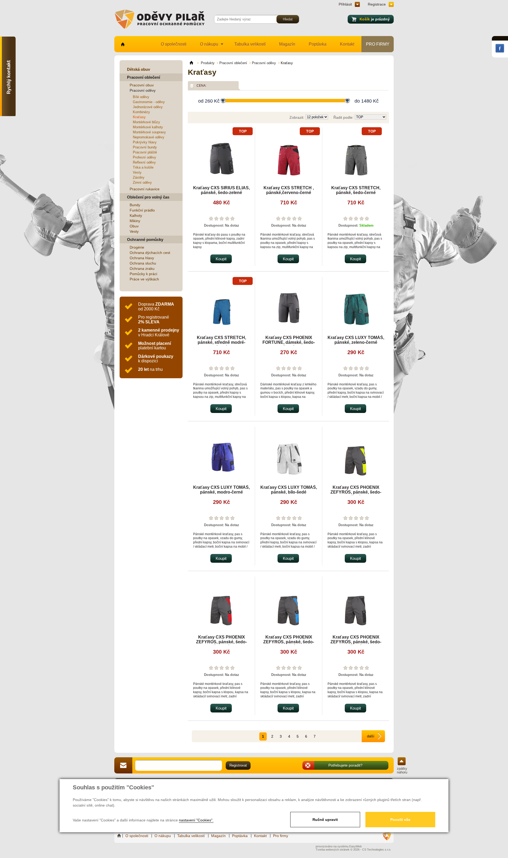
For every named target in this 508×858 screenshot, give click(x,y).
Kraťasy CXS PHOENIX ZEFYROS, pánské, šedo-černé (355, 642)
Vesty (137, 172)
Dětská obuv (138, 69)
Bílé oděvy (141, 97)
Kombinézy (141, 112)
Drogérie (137, 247)
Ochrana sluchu (143, 263)
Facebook (500, 48)
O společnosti (174, 44)
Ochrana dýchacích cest (150, 252)
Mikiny (135, 221)
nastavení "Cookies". (196, 820)
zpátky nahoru (402, 770)
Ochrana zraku (142, 268)
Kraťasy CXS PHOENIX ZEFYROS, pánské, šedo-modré (288, 642)
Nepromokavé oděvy (148, 137)
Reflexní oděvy (144, 162)
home (122, 44)
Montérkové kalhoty (148, 127)
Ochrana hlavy (142, 258)
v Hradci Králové (158, 332)
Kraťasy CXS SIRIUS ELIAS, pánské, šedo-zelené (221, 190)
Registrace (377, 4)
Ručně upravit (325, 819)
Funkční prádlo (142, 210)
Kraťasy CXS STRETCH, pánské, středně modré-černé (221, 342)
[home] (194, 62)
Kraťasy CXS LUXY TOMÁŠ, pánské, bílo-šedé (288, 489)
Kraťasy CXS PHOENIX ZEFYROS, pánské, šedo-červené (221, 642)
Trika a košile (143, 167)
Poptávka (317, 44)
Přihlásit (345, 4)
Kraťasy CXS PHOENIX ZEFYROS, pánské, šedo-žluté (355, 492)
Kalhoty (136, 215)
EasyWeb (355, 846)
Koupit (221, 259)
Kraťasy (139, 117)
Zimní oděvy (142, 182)
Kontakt (347, 44)
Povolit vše (400, 819)
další (370, 736)
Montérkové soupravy (149, 132)
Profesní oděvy (144, 157)
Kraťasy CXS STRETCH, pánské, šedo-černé (355, 190)
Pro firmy (377, 44)
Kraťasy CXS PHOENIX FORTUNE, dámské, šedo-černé (288, 342)
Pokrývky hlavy (145, 142)
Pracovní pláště (145, 152)
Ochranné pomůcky (145, 239)
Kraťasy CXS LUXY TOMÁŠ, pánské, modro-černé (221, 489)
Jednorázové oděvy (148, 107)
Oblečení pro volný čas (148, 197)
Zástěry (138, 177)
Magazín (287, 44)
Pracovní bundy (145, 147)
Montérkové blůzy (146, 122)
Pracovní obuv (142, 85)
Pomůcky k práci (143, 274)
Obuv (134, 226)
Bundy (135, 205)
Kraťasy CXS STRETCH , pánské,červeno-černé (289, 190)
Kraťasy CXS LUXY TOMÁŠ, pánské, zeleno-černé (356, 340)
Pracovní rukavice (145, 189)
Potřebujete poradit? (345, 765)
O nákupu (209, 44)
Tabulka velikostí (250, 44)
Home (119, 835)
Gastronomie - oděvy (149, 102)
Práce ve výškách (144, 279)
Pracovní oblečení (143, 77)
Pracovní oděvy (143, 90)
